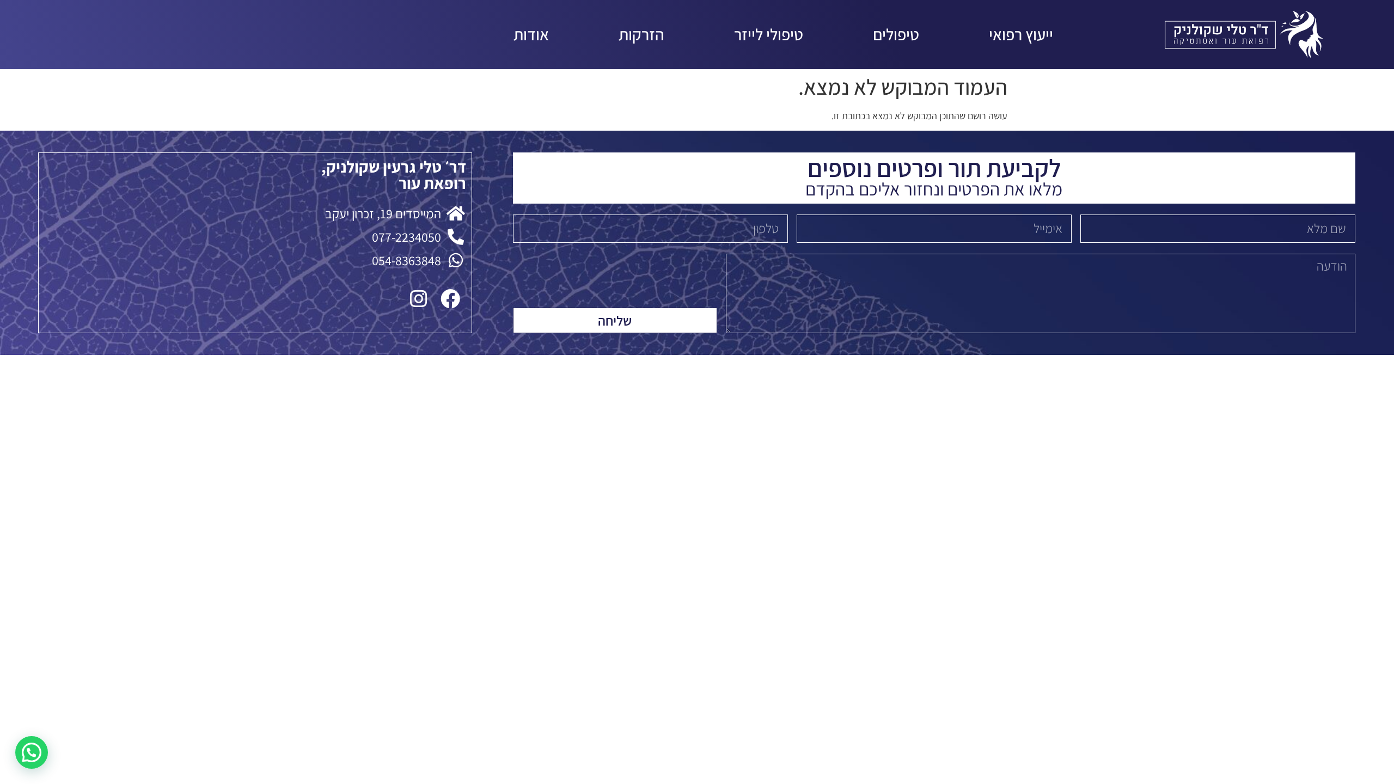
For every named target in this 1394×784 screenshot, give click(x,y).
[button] (31, 752)
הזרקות (641, 34)
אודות (531, 34)
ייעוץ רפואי (1021, 34)
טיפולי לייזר (768, 34)
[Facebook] (450, 299)
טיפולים (896, 34)
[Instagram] (419, 299)
